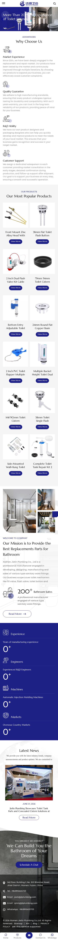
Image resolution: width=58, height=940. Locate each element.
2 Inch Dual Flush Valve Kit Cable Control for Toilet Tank (15, 280)
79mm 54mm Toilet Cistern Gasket (42, 280)
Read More (15, 613)
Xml (27, 924)
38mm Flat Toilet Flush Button (42, 233)
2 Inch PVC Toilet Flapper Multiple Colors (15, 372)
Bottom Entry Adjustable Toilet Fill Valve (15, 326)
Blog (35, 924)
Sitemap (18, 924)
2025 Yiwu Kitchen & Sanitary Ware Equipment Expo (29, 810)
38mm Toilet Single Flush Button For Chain (42, 419)
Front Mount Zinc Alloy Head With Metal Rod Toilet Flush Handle (15, 233)
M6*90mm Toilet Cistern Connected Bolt (15, 419)
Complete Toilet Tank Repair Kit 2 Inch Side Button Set (42, 465)
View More (15, 241)
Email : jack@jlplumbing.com (21, 897)
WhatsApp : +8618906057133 (20, 909)
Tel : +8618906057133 (16, 891)
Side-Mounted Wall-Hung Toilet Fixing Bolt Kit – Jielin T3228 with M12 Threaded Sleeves (15, 465)
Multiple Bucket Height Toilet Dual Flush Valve (42, 372)
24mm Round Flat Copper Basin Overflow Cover (42, 326)
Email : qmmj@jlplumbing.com (22, 903)
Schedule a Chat (29, 864)
